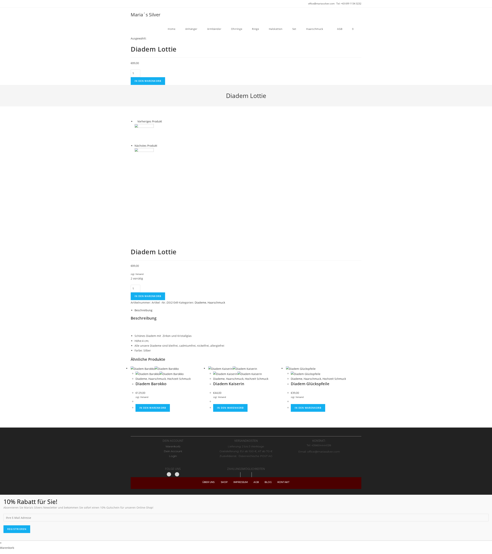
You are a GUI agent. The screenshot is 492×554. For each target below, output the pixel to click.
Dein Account (173, 451)
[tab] (248, 310)
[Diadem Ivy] (144, 133)
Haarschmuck (216, 302)
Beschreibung (143, 310)
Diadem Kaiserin (228, 383)
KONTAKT (284, 482)
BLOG (271, 482)
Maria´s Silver (145, 14)
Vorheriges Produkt (149, 121)
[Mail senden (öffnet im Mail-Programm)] (140, 4)
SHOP (227, 482)
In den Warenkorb (148, 81)
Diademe (200, 302)
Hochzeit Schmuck (179, 379)
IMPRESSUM (243, 482)
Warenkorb (172, 446)
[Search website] (360, 29)
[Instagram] (177, 474)
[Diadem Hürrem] (144, 157)
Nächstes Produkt (146, 145)
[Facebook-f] (169, 474)
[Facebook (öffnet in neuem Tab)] (132, 4)
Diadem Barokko (150, 383)
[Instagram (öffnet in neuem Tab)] (136, 4)
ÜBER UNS (208, 482)
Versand (139, 274)
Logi (172, 456)
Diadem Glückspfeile (310, 383)
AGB (259, 482)
